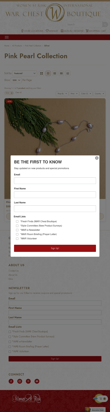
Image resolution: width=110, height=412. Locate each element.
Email (17, 174)
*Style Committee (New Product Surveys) (41, 225)
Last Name (20, 202)
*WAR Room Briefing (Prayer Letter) (38, 234)
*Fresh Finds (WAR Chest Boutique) (38, 221)
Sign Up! (55, 248)
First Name (20, 188)
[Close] (97, 158)
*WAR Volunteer (28, 238)
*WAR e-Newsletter (30, 229)
